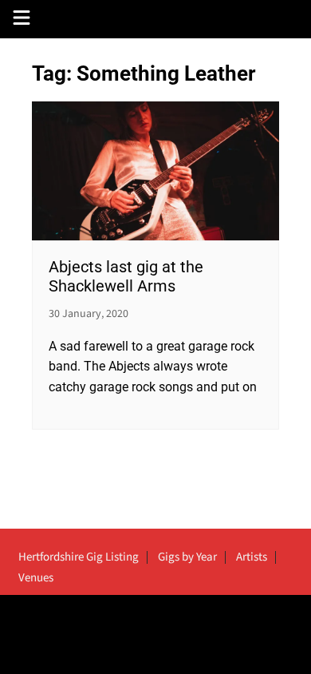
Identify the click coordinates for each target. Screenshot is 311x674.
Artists (251, 557)
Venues (35, 578)
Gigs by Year (187, 557)
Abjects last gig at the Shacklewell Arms (126, 276)
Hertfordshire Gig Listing (78, 557)
